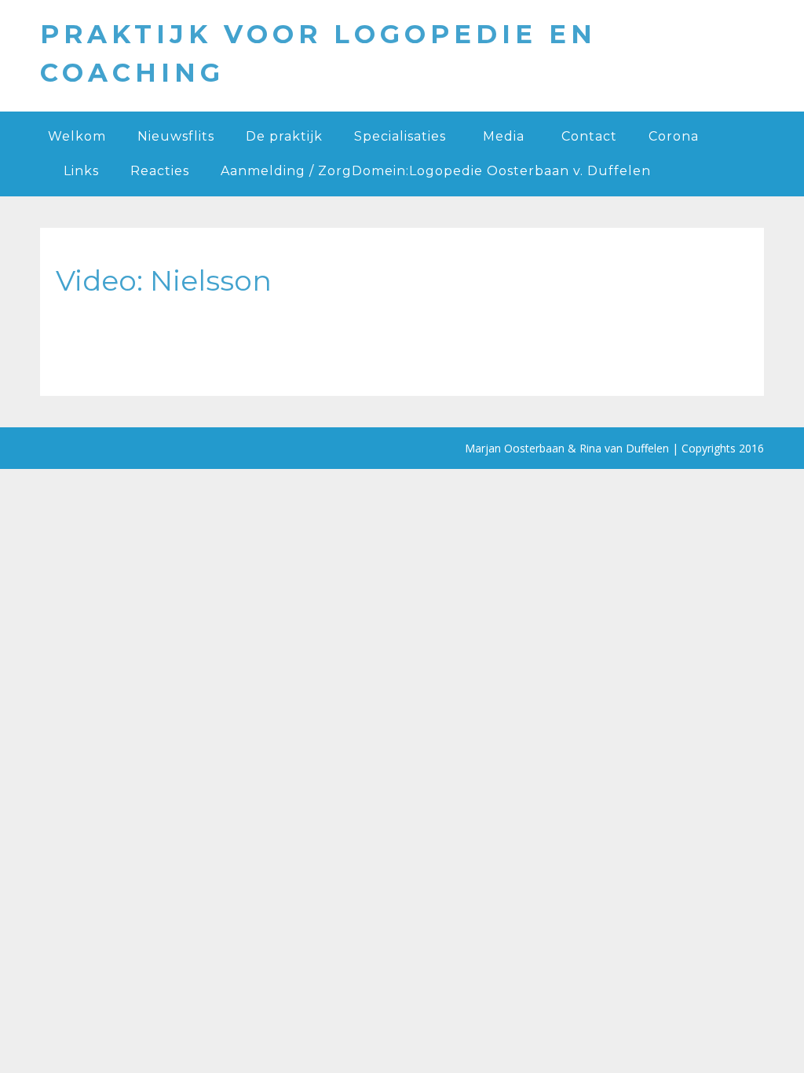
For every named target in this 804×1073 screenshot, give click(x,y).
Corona (674, 136)
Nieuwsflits (175, 136)
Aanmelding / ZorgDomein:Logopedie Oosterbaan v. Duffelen (436, 170)
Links (81, 170)
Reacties (159, 170)
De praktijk (284, 136)
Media (503, 136)
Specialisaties (400, 136)
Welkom (77, 136)
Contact (589, 136)
